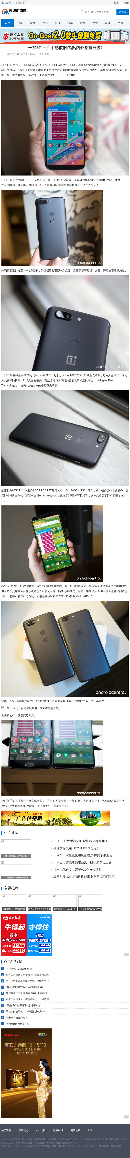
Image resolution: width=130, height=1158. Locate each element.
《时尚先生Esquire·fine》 (19, 968)
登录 (116, 2)
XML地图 (41, 1130)
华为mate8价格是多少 (17, 1023)
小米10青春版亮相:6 (16, 1017)
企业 (95, 23)
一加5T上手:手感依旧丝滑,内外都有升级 (80, 841)
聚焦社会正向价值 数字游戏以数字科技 (26, 993)
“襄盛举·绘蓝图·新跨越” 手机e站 (23, 1005)
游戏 (108, 23)
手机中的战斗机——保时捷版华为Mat (26, 1011)
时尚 (82, 23)
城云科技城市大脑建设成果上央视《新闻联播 (83, 876)
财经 (32, 23)
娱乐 (45, 23)
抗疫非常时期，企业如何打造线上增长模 (27, 975)
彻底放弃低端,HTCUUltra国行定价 (76, 848)
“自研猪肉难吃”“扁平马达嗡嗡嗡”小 (24, 987)
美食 (120, 23)
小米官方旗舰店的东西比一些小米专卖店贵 (82, 862)
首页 (7, 23)
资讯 (20, 23)
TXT (90, 1130)
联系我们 (23, 1130)
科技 (57, 23)
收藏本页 (20, 2)
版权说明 (58, 1130)
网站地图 (75, 1130)
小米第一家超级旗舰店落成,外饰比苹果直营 (82, 855)
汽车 (70, 23)
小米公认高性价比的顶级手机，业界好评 (27, 999)
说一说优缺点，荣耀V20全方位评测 (77, 869)
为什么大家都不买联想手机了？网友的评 (27, 981)
